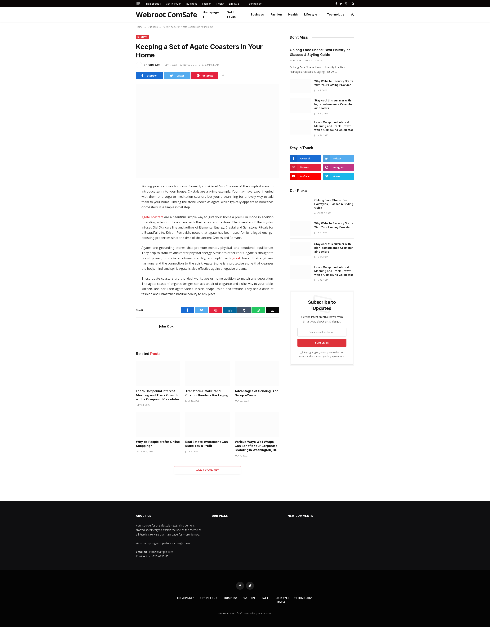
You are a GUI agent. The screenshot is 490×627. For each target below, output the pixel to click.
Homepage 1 (153, 3)
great (236, 258)
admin (297, 60)
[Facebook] (122, 196)
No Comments (191, 64)
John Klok (154, 64)
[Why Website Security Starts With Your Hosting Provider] (300, 86)
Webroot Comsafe (228, 613)
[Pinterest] (122, 228)
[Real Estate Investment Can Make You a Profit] (207, 424)
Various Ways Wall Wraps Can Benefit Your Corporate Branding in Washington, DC (256, 446)
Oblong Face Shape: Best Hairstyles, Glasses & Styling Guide (321, 52)
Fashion (207, 3)
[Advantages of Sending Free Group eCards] (257, 373)
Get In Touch (173, 3)
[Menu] (138, 4)
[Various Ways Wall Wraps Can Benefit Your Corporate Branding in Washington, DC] (257, 424)
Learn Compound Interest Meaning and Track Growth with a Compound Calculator (157, 395)
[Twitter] (122, 204)
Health (220, 3)
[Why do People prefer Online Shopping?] (158, 424)
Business (191, 3)
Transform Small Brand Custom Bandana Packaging (206, 393)
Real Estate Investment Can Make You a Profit (206, 444)
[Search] (352, 3)
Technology (254, 3)
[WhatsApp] (122, 220)
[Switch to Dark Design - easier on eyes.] (352, 14)
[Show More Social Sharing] (223, 75)
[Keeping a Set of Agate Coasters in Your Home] (207, 131)
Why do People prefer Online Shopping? (158, 444)
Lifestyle (234, 3)
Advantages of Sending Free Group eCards (256, 393)
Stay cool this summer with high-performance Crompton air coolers (334, 104)
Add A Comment (207, 470)
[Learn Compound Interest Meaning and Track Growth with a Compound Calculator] (158, 373)
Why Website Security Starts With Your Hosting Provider (333, 83)
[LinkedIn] (122, 212)
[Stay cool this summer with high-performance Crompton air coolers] (300, 105)
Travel (280, 601)
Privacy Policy (323, 356)
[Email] (122, 236)
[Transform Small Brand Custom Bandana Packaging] (207, 373)
